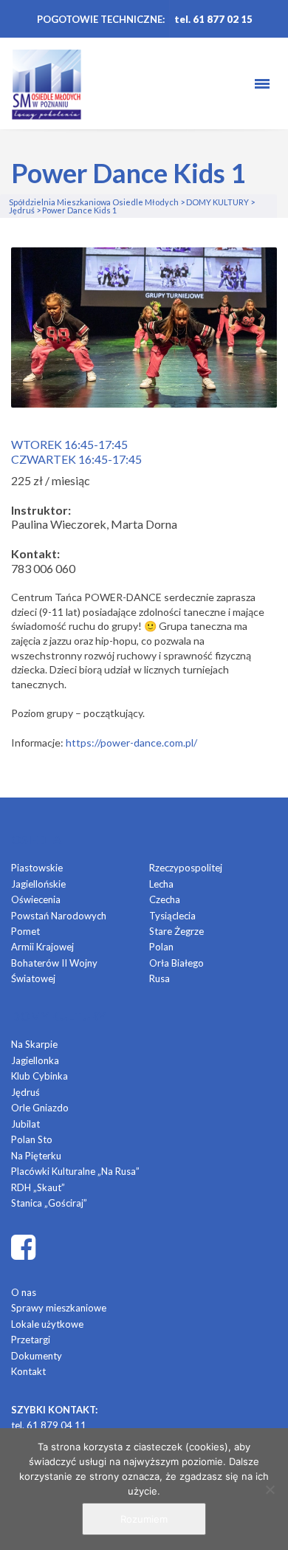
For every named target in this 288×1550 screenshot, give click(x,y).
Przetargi (30, 1339)
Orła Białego (176, 963)
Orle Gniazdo (40, 1108)
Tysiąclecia (172, 916)
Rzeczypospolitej (185, 868)
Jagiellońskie (38, 884)
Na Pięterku (36, 1156)
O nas (23, 1292)
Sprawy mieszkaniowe (58, 1308)
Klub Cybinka (39, 1076)
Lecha (161, 884)
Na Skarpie (34, 1044)
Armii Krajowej (42, 947)
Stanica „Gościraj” (49, 1203)
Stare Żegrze (176, 931)
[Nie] (269, 1489)
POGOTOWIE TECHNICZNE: (101, 19)
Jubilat (25, 1124)
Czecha (164, 899)
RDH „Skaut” (38, 1187)
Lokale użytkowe (47, 1324)
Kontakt (28, 1371)
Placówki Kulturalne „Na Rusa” (75, 1171)
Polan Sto (31, 1139)
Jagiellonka (35, 1060)
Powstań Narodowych (58, 916)
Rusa (159, 978)
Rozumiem (144, 1519)
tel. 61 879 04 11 (48, 1425)
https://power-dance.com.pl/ (131, 742)
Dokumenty (36, 1356)
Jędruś (25, 1092)
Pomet (25, 931)
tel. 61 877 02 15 (213, 19)
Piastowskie (37, 868)
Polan (161, 947)
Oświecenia (36, 899)
